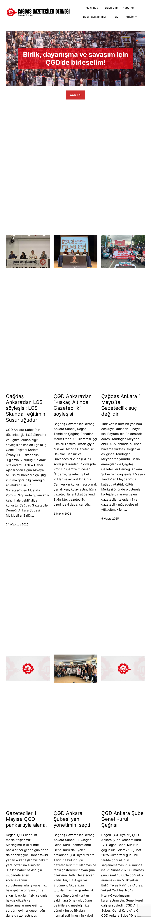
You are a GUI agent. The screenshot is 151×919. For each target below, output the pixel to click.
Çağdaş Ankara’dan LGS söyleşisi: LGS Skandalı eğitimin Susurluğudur (25, 408)
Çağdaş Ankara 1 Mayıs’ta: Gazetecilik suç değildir (121, 405)
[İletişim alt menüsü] (136, 16)
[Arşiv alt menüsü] (119, 16)
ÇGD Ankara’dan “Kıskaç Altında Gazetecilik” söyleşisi (73, 405)
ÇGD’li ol (75, 95)
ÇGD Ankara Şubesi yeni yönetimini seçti (73, 819)
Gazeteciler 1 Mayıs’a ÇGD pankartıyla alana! (26, 819)
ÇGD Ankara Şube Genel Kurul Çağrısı (122, 819)
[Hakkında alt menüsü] (100, 8)
